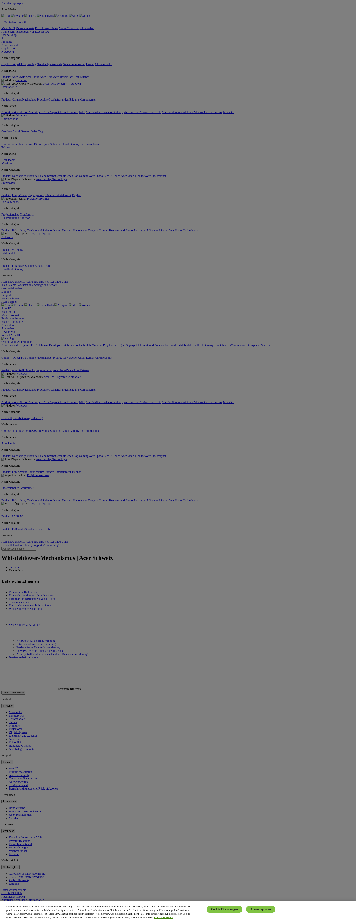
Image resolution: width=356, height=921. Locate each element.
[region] (178, 911)
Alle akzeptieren (260, 909)
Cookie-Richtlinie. (163, 917)
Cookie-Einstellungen (224, 909)
